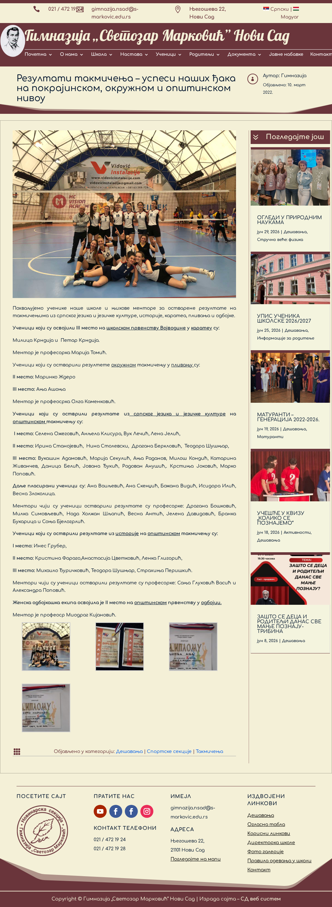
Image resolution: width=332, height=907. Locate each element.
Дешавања (129, 751)
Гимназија (293, 75)
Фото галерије (265, 851)
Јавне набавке (286, 54)
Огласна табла (266, 824)
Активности (297, 532)
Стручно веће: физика (280, 239)
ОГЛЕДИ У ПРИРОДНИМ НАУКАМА (289, 220)
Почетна (35, 54)
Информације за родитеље (285, 338)
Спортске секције (169, 751)
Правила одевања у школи (279, 860)
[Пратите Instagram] (146, 811)
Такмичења (209, 751)
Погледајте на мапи (196, 859)
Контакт (258, 869)
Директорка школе (271, 842)
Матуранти (270, 437)
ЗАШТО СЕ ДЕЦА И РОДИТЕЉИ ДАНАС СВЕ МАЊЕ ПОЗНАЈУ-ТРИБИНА (289, 624)
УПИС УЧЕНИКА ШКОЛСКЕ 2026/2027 (284, 319)
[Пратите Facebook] (115, 811)
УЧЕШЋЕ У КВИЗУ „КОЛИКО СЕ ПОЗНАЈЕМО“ (280, 518)
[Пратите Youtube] (100, 811)
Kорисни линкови (268, 833)
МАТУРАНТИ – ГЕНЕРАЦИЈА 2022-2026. (288, 417)
